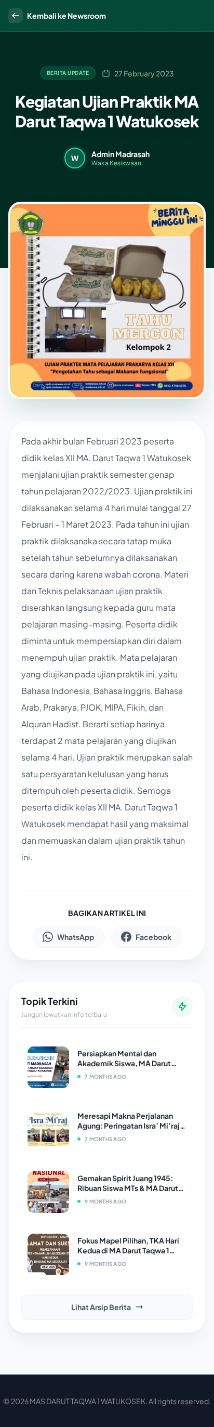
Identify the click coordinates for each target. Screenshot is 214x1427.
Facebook (153, 936)
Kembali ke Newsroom (66, 15)
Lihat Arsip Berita (101, 1307)
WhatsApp (75, 936)
